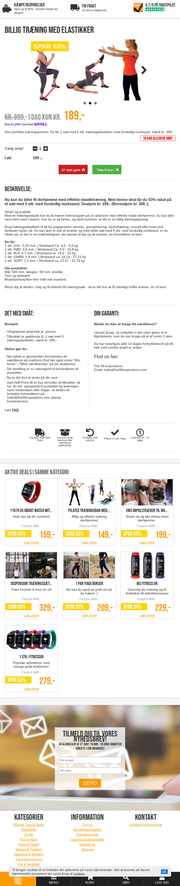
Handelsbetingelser (87, 830)
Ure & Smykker (29, 864)
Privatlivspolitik (87, 834)
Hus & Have (29, 839)
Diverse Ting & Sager (29, 825)
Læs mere (31, 542)
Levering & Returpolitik (87, 839)
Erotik (29, 834)
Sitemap (87, 849)
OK (164, 872)
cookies (79, 873)
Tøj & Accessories (28, 859)
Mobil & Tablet (28, 844)
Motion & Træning (29, 849)
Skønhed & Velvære (28, 854)
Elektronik (29, 830)
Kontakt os (87, 844)
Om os (87, 825)
